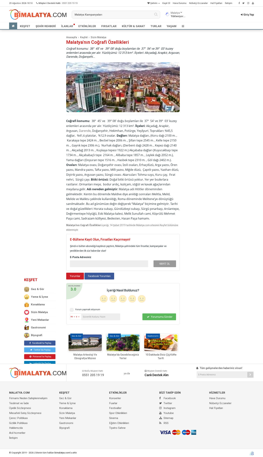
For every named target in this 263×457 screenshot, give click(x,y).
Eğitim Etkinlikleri (119, 423)
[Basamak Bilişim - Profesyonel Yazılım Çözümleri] (251, 453)
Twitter (167, 403)
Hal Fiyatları (216, 3)
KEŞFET (25, 26)
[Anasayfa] (13, 26)
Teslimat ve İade (19, 403)
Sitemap (168, 418)
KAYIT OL (165, 263)
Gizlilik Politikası (18, 423)
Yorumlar (75, 276)
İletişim (228, 3)
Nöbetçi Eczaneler (198, 3)
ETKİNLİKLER (87, 26)
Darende (85, 131)
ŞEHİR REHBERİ (46, 26)
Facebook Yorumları (99, 276)
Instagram (169, 408)
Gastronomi (38, 327)
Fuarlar (113, 403)
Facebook (169, 398)
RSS (166, 423)
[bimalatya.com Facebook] (239, 3)
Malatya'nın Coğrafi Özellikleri (97, 42)
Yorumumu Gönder (161, 316)
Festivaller (115, 408)
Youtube (168, 413)
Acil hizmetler (17, 432)
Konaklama (38, 304)
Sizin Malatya (39, 312)
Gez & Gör (37, 289)
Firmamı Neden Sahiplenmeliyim (28, 398)
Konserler (115, 398)
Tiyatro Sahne (117, 427)
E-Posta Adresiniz (80, 257)
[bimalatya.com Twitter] (243, 3)
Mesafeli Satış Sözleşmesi (25, 413)
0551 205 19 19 (69, 3)
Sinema (113, 418)
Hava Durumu (179, 3)
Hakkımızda (16, 427)
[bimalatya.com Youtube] (253, 3)
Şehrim (154, 3)
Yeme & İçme (39, 296)
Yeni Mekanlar (40, 319)
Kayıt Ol (166, 3)
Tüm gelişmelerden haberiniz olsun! (220, 368)
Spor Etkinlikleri (118, 413)
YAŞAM (171, 26)
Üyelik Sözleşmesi (20, 408)
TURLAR (155, 26)
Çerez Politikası (18, 418)
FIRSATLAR (108, 26)
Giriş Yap (248, 14)
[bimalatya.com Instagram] (248, 3)
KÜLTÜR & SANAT (133, 26)
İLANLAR (67, 26)
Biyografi (36, 335)
